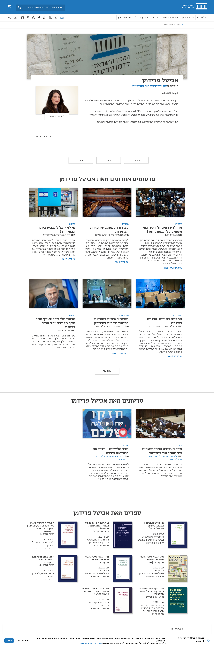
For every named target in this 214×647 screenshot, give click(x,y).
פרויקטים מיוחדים (170, 17)
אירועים (155, 17)
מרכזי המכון (188, 17)
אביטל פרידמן (171, 235)
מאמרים (136, 160)
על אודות (201, 17)
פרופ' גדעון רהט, (115, 456)
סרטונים (108, 160)
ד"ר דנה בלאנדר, (62, 235)
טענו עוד (107, 371)
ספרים (81, 160)
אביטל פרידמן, (170, 326)
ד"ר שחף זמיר (122, 459)
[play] (160, 423)
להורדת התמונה (56, 116)
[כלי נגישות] (9, 17)
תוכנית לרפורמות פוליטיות (149, 86)
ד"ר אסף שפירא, (115, 326)
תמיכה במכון (124, 17)
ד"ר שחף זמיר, (154, 456)
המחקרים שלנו (141, 17)
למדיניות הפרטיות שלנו (91, 643)
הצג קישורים (177, 628)
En (15, 17)
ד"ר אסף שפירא (156, 326)
